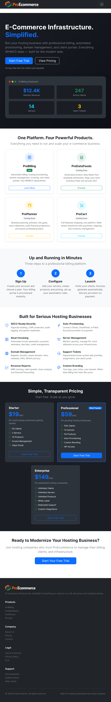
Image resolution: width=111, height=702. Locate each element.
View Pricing (47, 60)
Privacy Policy (11, 656)
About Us (9, 632)
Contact (9, 639)
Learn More (29, 188)
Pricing (8, 635)
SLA (7, 660)
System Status (12, 677)
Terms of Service (13, 653)
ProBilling (9, 607)
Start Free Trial (19, 60)
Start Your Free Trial (55, 561)
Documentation (12, 674)
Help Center (10, 681)
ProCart (8, 618)
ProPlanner (10, 614)
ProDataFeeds (11, 611)
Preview (81, 188)
